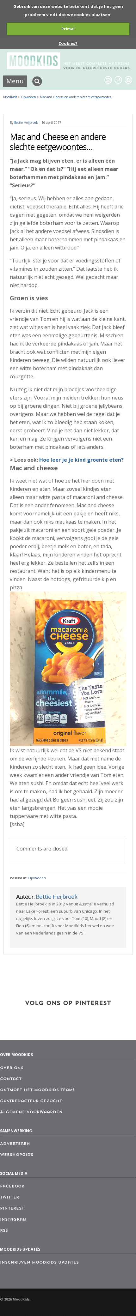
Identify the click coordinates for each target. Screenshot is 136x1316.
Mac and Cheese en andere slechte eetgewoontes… (77, 97)
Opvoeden (37, 878)
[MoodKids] (68, 67)
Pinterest (12, 1209)
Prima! (68, 29)
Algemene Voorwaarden (31, 1112)
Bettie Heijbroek (26, 122)
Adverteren (15, 1144)
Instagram (13, 1220)
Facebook (12, 1186)
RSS (4, 1231)
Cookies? (68, 43)
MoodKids (10, 97)
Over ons (11, 1068)
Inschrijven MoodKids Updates (39, 1263)
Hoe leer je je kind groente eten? (81, 459)
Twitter (9, 1197)
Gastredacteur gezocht (31, 1101)
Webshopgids (16, 1155)
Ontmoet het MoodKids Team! (37, 1090)
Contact (11, 1079)
